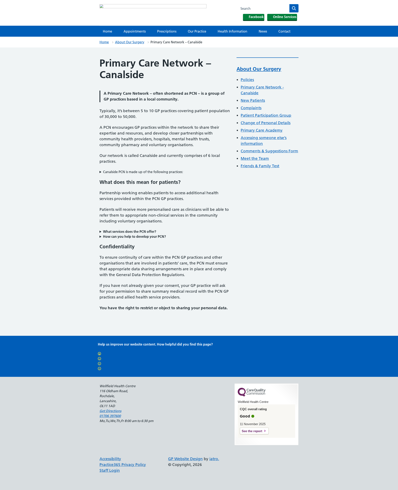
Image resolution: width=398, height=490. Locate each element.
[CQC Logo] (252, 395)
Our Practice (197, 31)
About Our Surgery (129, 42)
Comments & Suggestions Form (269, 151)
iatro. (214, 458)
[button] (165, 171)
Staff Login (110, 470)
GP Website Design (185, 458)
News (263, 31)
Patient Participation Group (266, 115)
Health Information (232, 31)
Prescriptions (166, 31)
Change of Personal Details (265, 122)
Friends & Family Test (260, 166)
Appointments (135, 31)
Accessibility (110, 458)
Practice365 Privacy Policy (123, 464)
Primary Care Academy (262, 130)
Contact (284, 31)
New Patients (253, 100)
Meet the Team (255, 158)
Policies (247, 79)
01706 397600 (110, 416)
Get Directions (110, 411)
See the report (252, 431)
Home (107, 31)
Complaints (251, 108)
